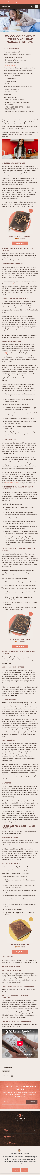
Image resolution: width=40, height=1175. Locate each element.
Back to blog (8, 1068)
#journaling (6, 1071)
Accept (16, 1170)
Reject (24, 1170)
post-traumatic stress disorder (15, 284)
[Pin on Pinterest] (12, 1076)
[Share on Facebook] (8, 1076)
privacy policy (20, 1163)
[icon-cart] (32, 6)
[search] (28, 6)
